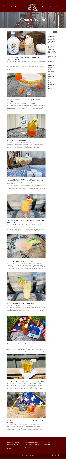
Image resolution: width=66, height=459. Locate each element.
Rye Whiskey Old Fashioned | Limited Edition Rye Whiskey (26, 422)
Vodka (26, 142)
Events (17, 6)
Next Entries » (43, 433)
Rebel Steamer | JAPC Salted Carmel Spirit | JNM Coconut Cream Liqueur (25, 58)
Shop (57, 6)
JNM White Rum (32, 224)
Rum (39, 182)
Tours (22, 6)
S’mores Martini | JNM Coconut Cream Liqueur (25, 180)
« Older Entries (10, 433)
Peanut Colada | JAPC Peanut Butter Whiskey (52, 53)
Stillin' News (51, 84)
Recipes (35, 61)
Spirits (10, 6)
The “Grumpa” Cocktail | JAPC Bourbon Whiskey (25, 381)
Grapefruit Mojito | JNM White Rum (20, 303)
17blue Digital (11, 61)
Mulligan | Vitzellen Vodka (17, 140)
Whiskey (43, 61)
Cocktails (44, 6)
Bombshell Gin (51, 67)
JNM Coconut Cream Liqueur (27, 61)
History (23, 383)
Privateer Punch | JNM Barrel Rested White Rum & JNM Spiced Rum (25, 221)
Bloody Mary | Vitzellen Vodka (18, 344)
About (51, 6)
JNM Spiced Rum (24, 224)
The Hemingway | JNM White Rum (20, 261)
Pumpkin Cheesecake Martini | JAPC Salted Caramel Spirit (23, 101)
